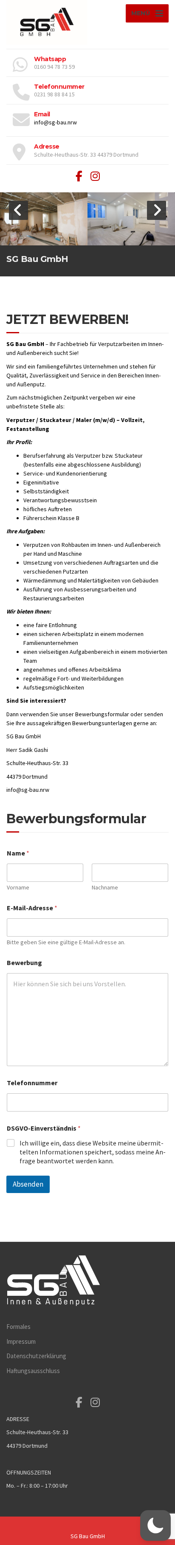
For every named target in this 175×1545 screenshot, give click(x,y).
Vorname (18, 887)
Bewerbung (24, 963)
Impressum (21, 1341)
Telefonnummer (32, 1083)
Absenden (28, 1184)
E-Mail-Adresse (32, 908)
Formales (18, 1327)
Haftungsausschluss (33, 1371)
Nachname (105, 887)
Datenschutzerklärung (36, 1356)
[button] (18, 210)
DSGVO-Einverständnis (44, 1128)
